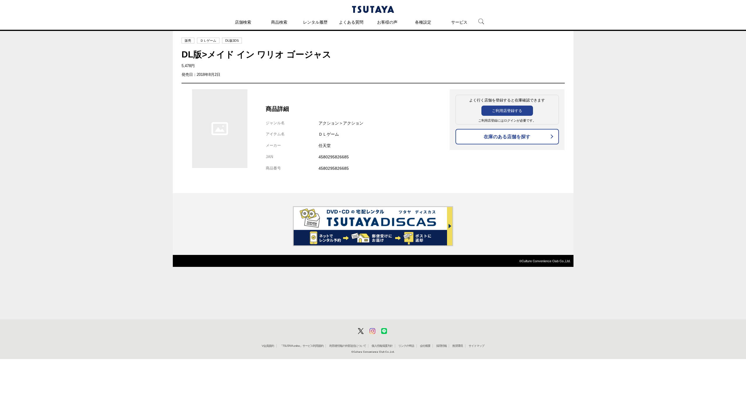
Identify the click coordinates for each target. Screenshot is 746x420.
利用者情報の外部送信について (347, 345)
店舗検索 (243, 22)
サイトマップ (476, 345)
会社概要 (425, 345)
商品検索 (279, 22)
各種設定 (423, 22)
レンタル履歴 (315, 22)
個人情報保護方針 (382, 345)
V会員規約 (268, 345)
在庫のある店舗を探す (507, 136)
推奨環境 (457, 345)
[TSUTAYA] (373, 9)
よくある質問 (351, 22)
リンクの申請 (406, 345)
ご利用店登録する (507, 110)
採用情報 (441, 345)
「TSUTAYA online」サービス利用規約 (301, 345)
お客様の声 (387, 22)
